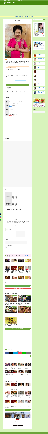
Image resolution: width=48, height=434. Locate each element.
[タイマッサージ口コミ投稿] (10, 2)
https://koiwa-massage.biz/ (12, 111)
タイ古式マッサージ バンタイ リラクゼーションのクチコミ (16, 91)
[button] (7, 353)
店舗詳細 (9, 87)
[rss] (43, 0)
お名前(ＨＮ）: (8, 231)
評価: (6, 237)
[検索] (44, 0)
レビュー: (7, 239)
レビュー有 (9, 349)
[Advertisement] (24, 10)
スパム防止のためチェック (9, 245)
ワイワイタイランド (38, 107)
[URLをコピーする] (28, 353)
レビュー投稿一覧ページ (26, 255)
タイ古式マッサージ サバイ (41, 58)
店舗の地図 (9, 88)
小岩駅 (11, 349)
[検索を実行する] (44, 19)
